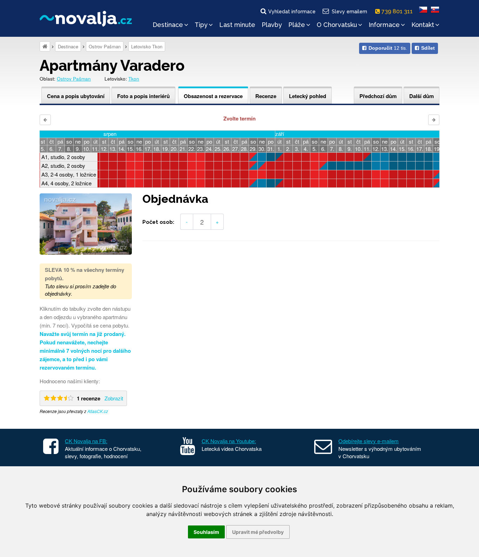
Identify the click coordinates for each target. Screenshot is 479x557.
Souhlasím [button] (206, 532)
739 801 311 (398, 11)
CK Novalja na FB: (86, 441)
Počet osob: (158, 222)
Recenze (265, 96)
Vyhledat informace (292, 11)
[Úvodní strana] (45, 46)
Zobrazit (113, 398)
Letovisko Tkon (146, 46)
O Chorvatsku (337, 24)
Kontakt (422, 24)
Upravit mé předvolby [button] (258, 532)
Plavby (272, 24)
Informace (384, 24)
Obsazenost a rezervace (213, 96)
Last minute (237, 24)
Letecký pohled (307, 96)
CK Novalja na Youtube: (229, 441)
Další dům (421, 96)
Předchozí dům (378, 96)
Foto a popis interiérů (143, 96)
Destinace (168, 24)
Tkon (133, 78)
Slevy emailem (349, 11)
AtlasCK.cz (97, 411)
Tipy (201, 24)
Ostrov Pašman (105, 46)
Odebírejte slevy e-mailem (368, 441)
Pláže (296, 24)
